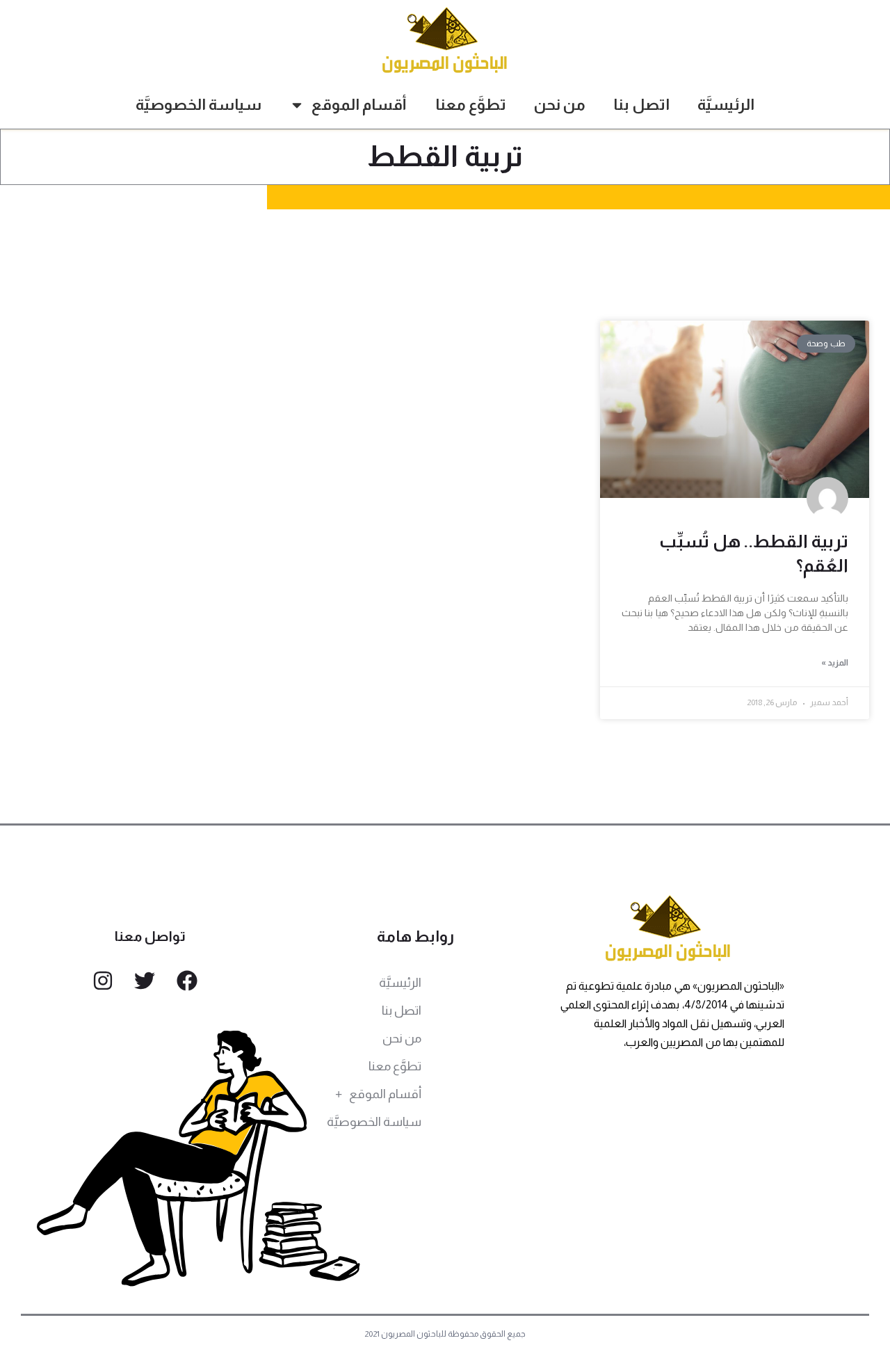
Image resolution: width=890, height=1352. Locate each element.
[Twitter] (144, 980)
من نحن (559, 104)
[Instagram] (103, 980)
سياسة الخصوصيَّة (198, 104)
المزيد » (834, 663)
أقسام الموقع (359, 104)
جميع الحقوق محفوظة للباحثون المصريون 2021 (445, 1334)
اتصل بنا (641, 104)
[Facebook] (187, 980)
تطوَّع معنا (470, 104)
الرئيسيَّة (725, 104)
